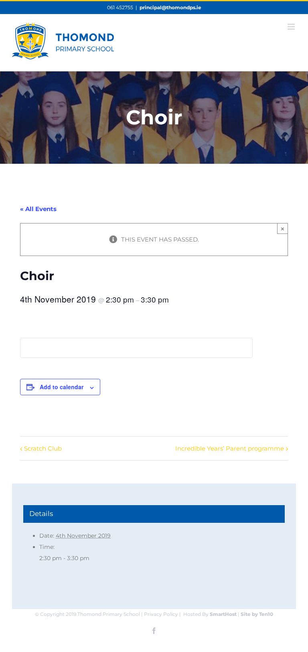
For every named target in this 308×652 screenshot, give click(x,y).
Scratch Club (43, 448)
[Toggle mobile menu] (292, 26)
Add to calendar (61, 387)
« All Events (38, 209)
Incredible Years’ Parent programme (229, 448)
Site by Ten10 (257, 614)
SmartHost (223, 614)
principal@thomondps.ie (170, 7)
